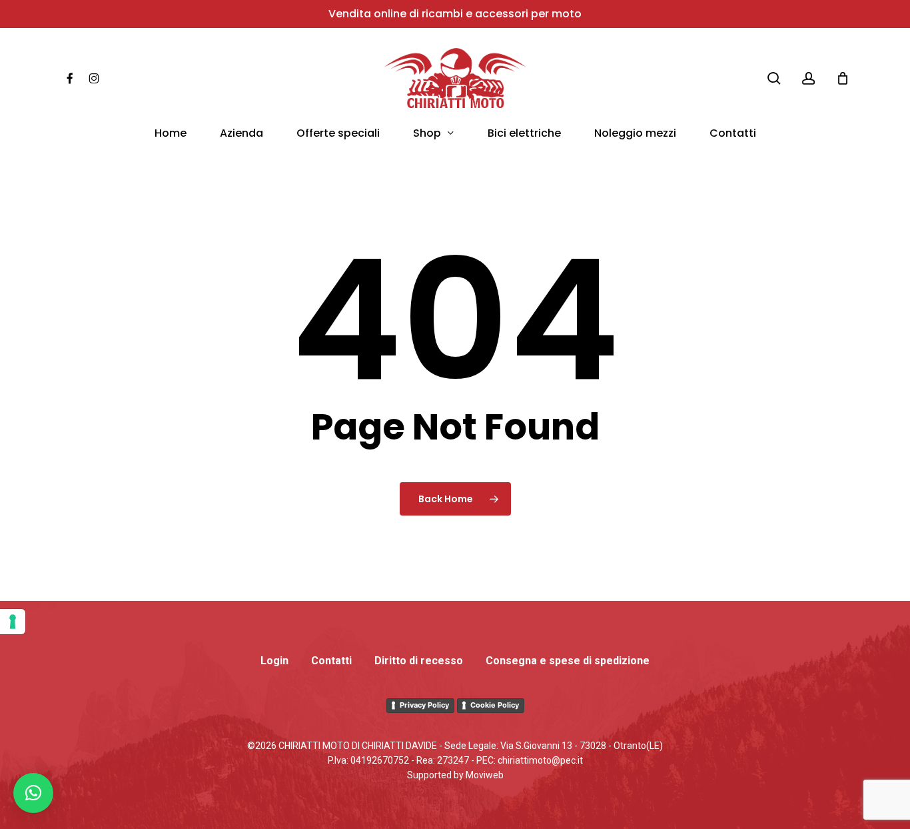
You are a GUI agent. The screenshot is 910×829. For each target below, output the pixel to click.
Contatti (331, 660)
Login (274, 660)
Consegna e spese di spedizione (568, 660)
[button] (33, 793)
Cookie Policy (494, 705)
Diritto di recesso (418, 660)
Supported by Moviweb (455, 775)
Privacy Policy (424, 705)
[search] (774, 78)
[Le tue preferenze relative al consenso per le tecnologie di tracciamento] (12, 621)
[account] (809, 78)
